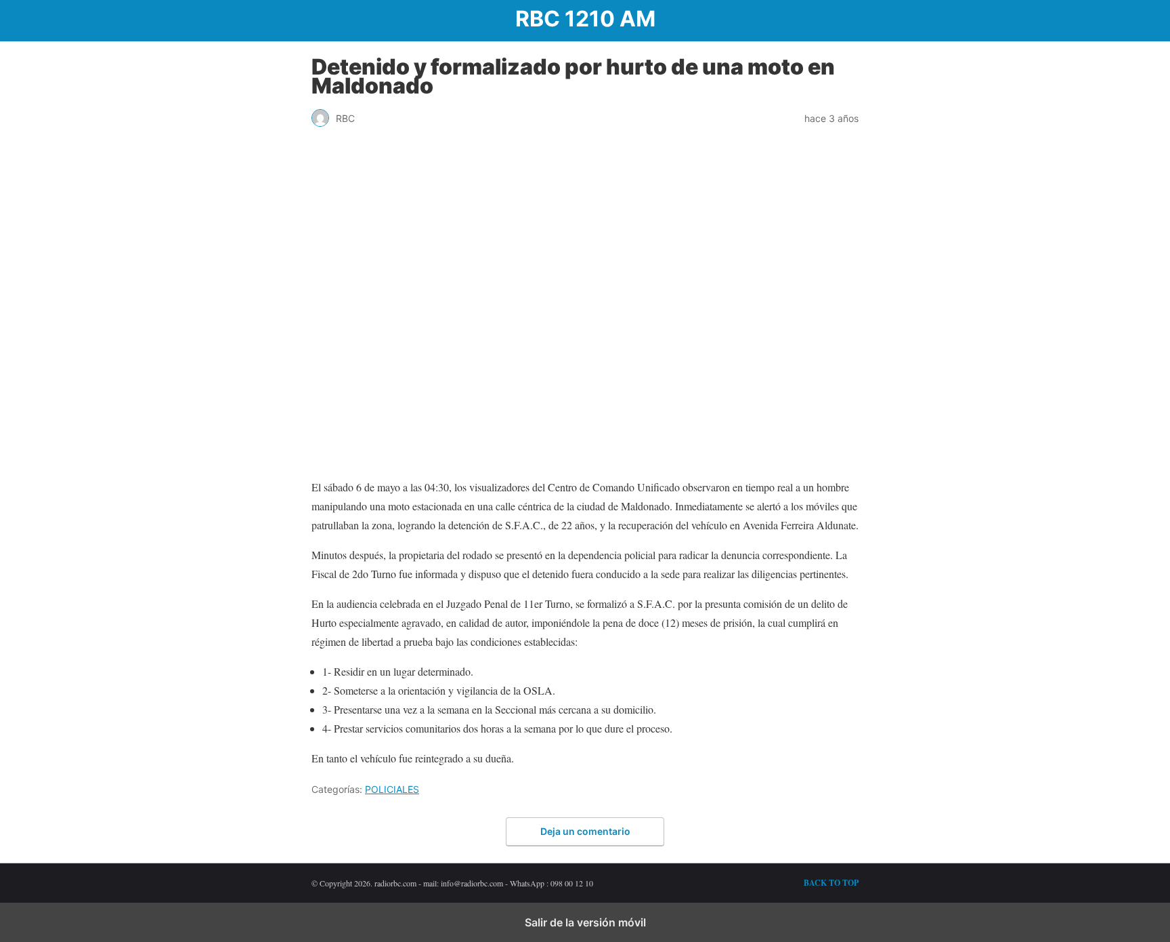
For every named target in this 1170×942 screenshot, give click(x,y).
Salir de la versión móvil (585, 922)
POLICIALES (392, 789)
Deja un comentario (585, 831)
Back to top (831, 882)
